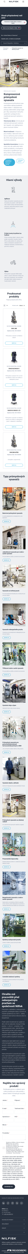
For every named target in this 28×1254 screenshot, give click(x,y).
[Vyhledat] (4, 2)
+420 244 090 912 (8, 1214)
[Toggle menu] (23, 1)
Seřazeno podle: (15, 305)
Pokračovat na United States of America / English (13, 22)
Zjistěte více (6, 521)
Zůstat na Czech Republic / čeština (10, 28)
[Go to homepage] (14, 2)
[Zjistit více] (14, 317)
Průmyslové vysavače (5, 48)
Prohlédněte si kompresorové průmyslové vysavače (8, 162)
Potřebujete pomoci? (20, 161)
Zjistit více (14, 343)
